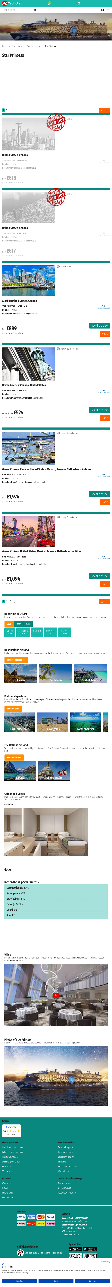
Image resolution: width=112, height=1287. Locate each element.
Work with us (63, 1171)
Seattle (19, 313)
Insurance (62, 1161)
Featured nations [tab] (14, 757)
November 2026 (50, 632)
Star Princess (8, 306)
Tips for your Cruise (10, 1157)
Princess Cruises (33, 46)
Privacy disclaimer (65, 1152)
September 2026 (23, 632)
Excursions (6, 1166)
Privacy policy (105, 1262)
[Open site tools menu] (108, 3)
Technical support (65, 1147)
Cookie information (66, 1157)
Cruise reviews (64, 1183)
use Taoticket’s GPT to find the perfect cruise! (43, 1253)
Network (5, 1188)
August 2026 (10, 632)
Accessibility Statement (67, 1166)
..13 (10, 110)
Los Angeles (21, 564)
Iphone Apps (7, 1192)
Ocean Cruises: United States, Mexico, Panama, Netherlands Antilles (41, 551)
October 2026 (37, 632)
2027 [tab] (19, 623)
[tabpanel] (56, 633)
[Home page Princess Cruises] (104, 306)
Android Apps (8, 1197)
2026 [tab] (9, 624)
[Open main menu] (108, 10)
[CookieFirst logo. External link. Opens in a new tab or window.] (3, 1264)
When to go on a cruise (11, 1161)
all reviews (11, 1134)
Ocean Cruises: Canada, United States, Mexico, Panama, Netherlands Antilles (46, 469)
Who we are (7, 1183)
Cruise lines (17, 46)
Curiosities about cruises (12, 1147)
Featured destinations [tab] (16, 660)
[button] (104, 832)
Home (4, 46)
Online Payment (64, 1188)
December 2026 (65, 632)
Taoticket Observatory (67, 1192)
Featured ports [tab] (13, 708)
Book (105, 334)
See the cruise (100, 325)
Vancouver (20, 398)
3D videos (6, 1171)
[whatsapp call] (49, 3)
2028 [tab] (28, 623)
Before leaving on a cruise (13, 1152)
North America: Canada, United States (24, 385)
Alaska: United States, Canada (19, 301)
